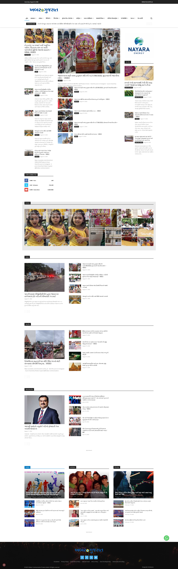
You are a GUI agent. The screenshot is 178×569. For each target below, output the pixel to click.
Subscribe (50, 189)
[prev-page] (25, 311)
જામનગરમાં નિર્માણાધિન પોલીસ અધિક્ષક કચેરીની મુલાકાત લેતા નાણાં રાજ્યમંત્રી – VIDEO (44, 91)
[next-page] (28, 311)
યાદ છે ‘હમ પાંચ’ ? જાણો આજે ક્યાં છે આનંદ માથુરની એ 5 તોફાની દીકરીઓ (89, 493)
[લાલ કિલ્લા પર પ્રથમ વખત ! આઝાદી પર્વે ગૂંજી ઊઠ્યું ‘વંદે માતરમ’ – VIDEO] (75, 345)
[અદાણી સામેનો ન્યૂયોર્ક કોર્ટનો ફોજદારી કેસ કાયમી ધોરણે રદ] (44, 409)
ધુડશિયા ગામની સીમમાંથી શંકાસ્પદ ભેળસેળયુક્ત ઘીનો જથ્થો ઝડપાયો (57, 24)
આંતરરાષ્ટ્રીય (27, 423)
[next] (151, 24)
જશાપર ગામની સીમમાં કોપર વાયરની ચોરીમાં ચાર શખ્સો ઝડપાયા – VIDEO (144, 114)
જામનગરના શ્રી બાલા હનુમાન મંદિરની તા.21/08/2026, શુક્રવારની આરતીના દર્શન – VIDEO (94, 265)
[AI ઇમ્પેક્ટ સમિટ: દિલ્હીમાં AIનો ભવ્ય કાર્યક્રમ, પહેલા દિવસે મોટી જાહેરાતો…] (118, 504)
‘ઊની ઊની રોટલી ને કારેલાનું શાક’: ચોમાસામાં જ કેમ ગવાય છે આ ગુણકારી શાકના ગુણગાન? (144, 93)
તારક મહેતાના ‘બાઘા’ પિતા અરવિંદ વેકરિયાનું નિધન (92, 501)
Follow (51, 185)
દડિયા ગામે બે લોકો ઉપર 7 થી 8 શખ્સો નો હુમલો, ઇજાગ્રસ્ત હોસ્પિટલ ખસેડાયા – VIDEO (43, 152)
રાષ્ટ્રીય (26, 358)
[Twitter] (91, 557)
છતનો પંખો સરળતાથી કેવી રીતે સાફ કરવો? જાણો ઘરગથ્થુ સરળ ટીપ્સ (138, 84)
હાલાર (36, 71)
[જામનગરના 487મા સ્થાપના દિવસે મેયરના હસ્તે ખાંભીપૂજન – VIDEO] (65, 103)
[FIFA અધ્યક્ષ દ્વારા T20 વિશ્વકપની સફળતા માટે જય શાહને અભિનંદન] (29, 513)
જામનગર (37, 95)
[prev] (148, 24)
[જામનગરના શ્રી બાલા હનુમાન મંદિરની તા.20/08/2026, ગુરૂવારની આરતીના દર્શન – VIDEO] (65, 92)
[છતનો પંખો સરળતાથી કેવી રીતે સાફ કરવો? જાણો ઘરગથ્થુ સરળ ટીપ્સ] (139, 73)
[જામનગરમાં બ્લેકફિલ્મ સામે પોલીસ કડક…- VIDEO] (65, 115)
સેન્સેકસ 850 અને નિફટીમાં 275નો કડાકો (135, 520)
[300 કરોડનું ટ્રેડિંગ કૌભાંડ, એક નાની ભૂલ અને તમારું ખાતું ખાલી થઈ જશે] (133, 484)
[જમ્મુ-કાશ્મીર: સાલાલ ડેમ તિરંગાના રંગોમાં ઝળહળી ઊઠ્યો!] (75, 356)
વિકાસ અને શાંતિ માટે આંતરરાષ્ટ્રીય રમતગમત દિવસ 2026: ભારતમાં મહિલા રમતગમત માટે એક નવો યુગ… (43, 493)
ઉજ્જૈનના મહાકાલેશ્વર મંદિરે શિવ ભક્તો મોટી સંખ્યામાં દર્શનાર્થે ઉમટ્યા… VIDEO (42, 362)
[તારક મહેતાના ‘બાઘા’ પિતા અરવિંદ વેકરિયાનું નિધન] (74, 504)
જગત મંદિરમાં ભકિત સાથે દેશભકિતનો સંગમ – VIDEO (88, 134)
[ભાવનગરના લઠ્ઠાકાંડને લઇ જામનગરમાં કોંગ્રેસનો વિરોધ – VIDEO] (138, 237)
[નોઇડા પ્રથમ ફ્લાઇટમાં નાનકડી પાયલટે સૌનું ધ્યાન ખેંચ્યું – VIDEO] (75, 410)
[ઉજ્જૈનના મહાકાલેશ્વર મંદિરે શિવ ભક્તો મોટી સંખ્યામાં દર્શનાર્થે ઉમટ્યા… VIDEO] (44, 344)
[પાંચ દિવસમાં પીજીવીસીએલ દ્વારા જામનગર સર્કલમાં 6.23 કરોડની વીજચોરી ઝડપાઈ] (28, 68)
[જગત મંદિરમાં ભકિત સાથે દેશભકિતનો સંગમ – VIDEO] (65, 138)
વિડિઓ (76, 136)
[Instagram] (87, 557)
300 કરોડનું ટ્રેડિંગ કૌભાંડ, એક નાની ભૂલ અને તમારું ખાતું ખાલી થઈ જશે (133, 493)
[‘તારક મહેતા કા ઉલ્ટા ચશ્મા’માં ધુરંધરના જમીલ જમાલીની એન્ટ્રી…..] (74, 523)
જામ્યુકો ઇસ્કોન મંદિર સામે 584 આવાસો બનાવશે (95, 296)
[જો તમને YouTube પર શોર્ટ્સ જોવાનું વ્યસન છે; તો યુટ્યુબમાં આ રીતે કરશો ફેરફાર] (75, 421)
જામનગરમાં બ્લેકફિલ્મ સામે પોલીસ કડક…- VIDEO (87, 111)
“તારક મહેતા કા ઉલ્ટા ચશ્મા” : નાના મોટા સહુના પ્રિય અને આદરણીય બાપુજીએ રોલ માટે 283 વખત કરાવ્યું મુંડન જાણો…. (94, 512)
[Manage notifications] (4, 564)
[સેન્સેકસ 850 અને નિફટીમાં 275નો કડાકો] (118, 523)
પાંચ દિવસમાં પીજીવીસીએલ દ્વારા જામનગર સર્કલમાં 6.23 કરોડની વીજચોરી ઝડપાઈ (43, 67)
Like (52, 180)
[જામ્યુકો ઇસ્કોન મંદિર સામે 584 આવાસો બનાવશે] (28, 133)
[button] (151, 18)
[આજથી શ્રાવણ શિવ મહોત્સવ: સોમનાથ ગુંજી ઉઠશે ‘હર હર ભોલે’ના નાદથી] (75, 367)
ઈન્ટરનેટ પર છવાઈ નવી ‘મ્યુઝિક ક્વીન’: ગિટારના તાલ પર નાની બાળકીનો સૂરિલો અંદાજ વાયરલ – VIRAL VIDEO (37, 48)
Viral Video (27, 54)
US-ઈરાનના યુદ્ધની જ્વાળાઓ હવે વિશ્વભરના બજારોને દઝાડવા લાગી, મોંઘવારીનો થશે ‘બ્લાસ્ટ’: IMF (95, 430)
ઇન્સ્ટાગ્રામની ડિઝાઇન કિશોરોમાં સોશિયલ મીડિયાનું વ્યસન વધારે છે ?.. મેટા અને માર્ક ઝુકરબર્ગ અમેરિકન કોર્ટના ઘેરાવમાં (96, 398)
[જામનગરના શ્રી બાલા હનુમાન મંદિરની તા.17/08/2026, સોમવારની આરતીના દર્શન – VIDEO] (65, 127)
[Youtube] (96, 557)
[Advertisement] (108, 10)
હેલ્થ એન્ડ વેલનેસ (128, 87)
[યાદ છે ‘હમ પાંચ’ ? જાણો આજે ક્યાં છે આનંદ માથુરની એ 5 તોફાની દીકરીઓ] (89, 484)
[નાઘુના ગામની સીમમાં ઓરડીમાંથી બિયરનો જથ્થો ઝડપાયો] (28, 113)
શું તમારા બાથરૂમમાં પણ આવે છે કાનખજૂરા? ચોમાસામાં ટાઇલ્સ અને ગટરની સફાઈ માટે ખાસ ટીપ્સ (144, 138)
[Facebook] (82, 557)
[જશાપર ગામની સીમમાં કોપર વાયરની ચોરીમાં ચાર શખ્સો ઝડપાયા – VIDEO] (129, 115)
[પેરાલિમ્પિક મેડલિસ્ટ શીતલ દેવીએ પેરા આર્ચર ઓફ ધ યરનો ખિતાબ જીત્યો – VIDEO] (29, 504)
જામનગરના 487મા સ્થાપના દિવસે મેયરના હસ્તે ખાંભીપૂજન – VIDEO (92, 99)
